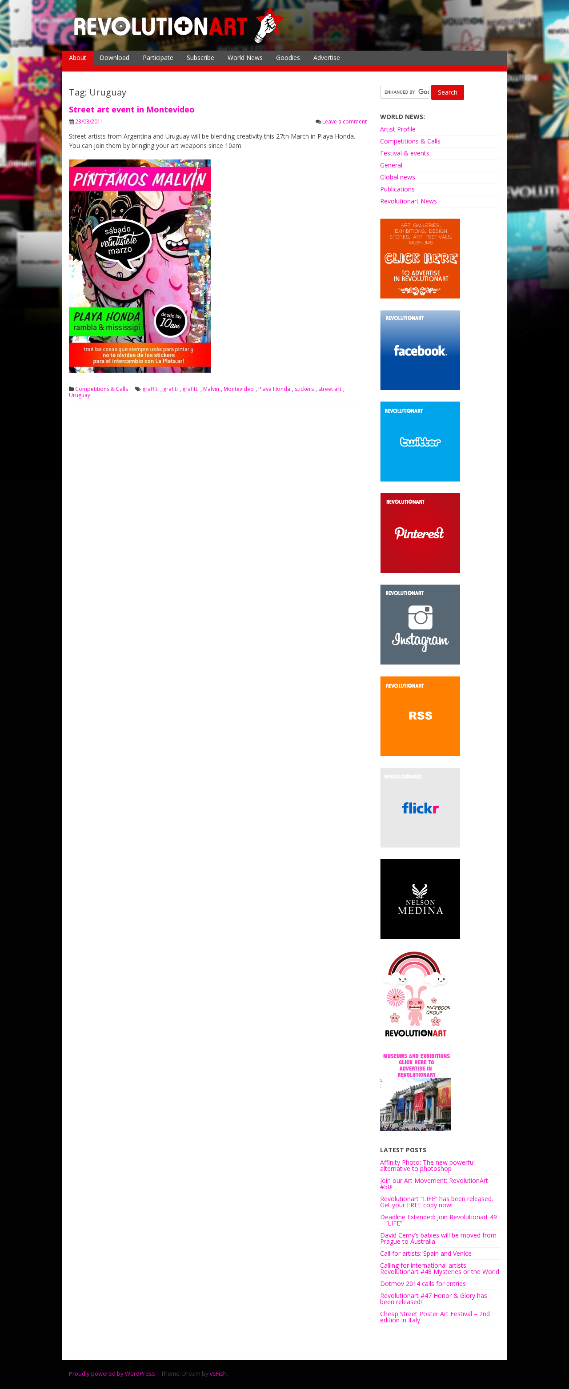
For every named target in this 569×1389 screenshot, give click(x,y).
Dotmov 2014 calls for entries (423, 1283)
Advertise (326, 57)
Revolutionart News (408, 201)
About (77, 57)
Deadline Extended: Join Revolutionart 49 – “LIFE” (438, 1220)
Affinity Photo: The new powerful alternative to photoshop (427, 1165)
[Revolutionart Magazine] (180, 41)
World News (245, 57)
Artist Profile (398, 129)
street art (329, 389)
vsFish (218, 1373)
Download (114, 57)
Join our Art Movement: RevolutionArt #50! (434, 1183)
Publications (397, 189)
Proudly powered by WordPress (112, 1373)
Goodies (288, 57)
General (391, 165)
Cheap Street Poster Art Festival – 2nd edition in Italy (435, 1316)
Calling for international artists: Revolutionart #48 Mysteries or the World (439, 1268)
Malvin (211, 389)
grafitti (190, 389)
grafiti (170, 389)
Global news (397, 177)
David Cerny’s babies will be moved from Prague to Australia (438, 1238)
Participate (158, 57)
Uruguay (79, 395)
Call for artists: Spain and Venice (426, 1253)
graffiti (150, 389)
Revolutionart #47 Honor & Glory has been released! (433, 1298)
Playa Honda (274, 389)
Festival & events (404, 153)
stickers (304, 389)
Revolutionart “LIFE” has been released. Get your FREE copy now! (436, 1201)
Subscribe (200, 57)
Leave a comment (344, 121)
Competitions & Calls (101, 389)
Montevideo (239, 389)
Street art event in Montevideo (132, 109)
